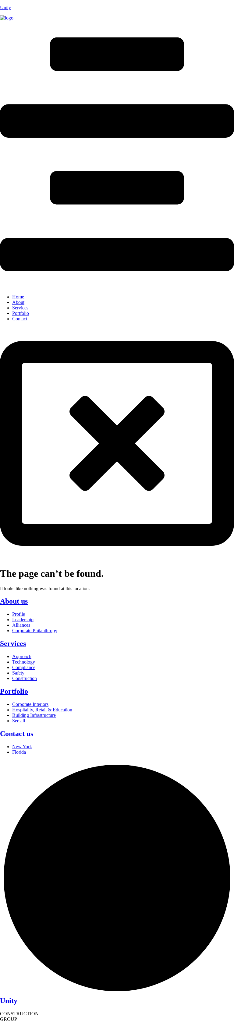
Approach (21, 656)
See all (18, 720)
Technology (23, 661)
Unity (5, 7)
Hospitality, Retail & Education (42, 709)
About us (14, 601)
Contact (19, 318)
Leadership (23, 619)
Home (18, 296)
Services (20, 307)
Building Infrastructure (34, 715)
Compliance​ (23, 667)
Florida (19, 752)
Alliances (21, 625)
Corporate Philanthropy (34, 630)
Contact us (16, 734)
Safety (18, 672)
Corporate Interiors (30, 704)
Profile (18, 614)
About (18, 302)
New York (22, 746)
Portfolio (20, 313)
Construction (24, 678)
